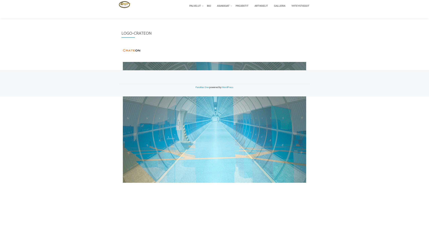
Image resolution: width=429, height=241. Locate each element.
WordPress (227, 87)
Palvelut (195, 6)
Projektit (242, 6)
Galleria (279, 6)
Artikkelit (261, 6)
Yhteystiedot (300, 6)
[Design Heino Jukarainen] (131, 6)
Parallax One (202, 87)
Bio (209, 6)
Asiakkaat (223, 6)
